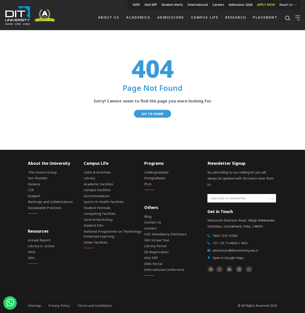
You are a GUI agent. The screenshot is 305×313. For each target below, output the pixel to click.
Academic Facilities (98, 184)
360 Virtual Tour (157, 240)
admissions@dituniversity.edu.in (235, 250)
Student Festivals (97, 207)
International (197, 4)
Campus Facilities (97, 190)
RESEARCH (235, 17)
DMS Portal (153, 263)
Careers (218, 4)
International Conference (164, 269)
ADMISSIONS (170, 17)
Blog (147, 216)
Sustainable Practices (44, 207)
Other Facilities (96, 242)
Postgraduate (154, 178)
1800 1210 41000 (225, 236)
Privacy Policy (59, 305)
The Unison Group (42, 172)
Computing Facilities (100, 213)
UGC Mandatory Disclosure (165, 234)
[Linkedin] (239, 269)
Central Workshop (98, 219)
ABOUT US (108, 17)
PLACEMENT (265, 17)
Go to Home (152, 114)
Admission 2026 (241, 4)
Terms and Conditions (94, 305)
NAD (31, 252)
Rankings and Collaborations (50, 201)
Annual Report (39, 240)
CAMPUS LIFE (204, 17)
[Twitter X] (219, 269)
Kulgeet (34, 196)
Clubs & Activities (97, 172)
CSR (31, 190)
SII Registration (156, 252)
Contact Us (152, 222)
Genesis (34, 184)
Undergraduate (156, 172)
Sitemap (34, 305)
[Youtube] (229, 269)
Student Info (93, 225)
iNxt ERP (150, 4)
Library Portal (155, 246)
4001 (244, 243)
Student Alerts (172, 4)
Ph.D (147, 184)
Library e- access (41, 246)
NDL (31, 257)
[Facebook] (210, 269)
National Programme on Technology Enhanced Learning (112, 234)
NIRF (136, 4)
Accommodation (96, 196)
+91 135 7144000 (225, 243)
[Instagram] (249, 269)
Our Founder (38, 178)
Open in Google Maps (228, 258)
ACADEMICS (138, 17)
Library (89, 178)
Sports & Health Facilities (104, 201)
